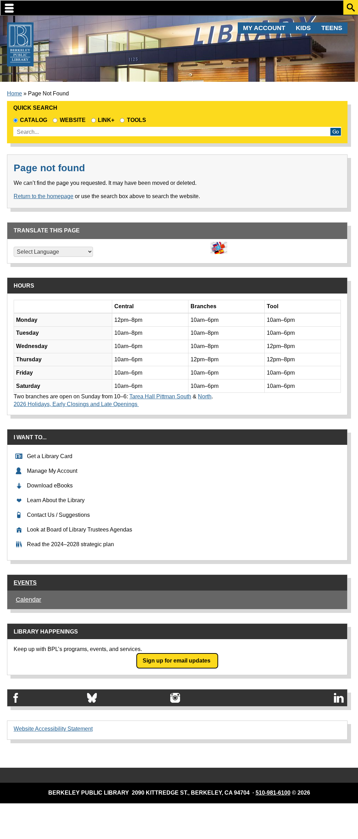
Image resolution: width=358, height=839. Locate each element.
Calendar (28, 599)
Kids (303, 27)
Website (72, 120)
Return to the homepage (43, 196)
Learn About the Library (56, 500)
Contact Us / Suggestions (58, 515)
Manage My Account (52, 471)
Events (25, 583)
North (205, 396)
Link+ (106, 120)
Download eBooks (50, 486)
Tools (138, 120)
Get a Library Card (49, 456)
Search (350, 7)
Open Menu (179, 8)
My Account (264, 27)
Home (14, 93)
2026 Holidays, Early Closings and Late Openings (76, 404)
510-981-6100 (273, 793)
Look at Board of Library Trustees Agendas (79, 530)
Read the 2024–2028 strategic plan (70, 544)
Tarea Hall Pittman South (160, 396)
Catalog (33, 120)
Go (335, 131)
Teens (331, 27)
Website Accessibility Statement (53, 729)
